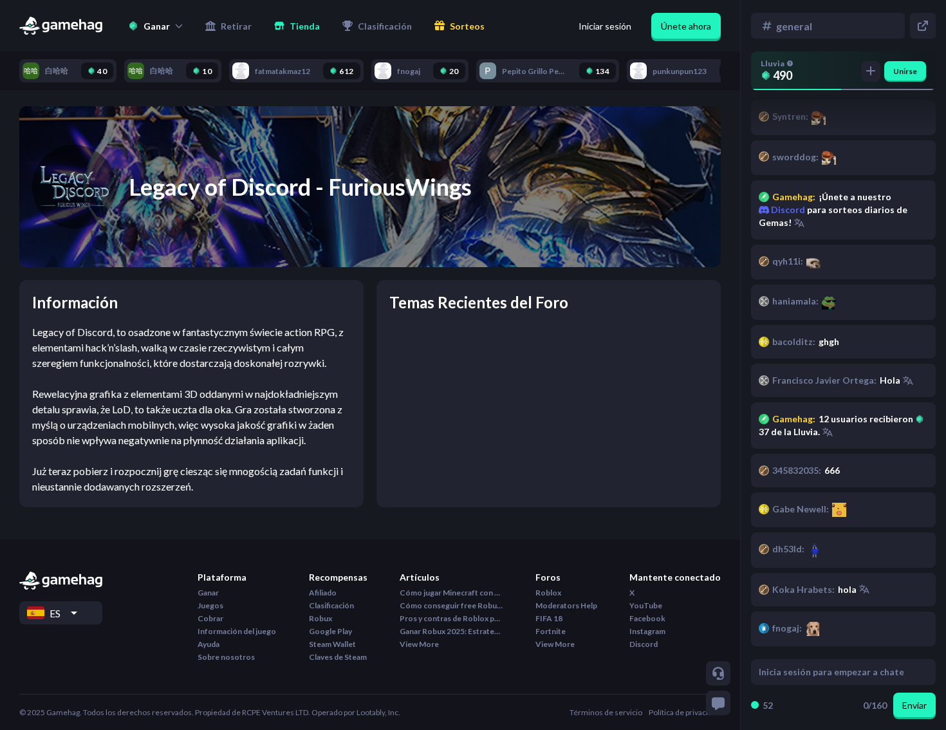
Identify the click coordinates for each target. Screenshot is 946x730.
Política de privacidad (685, 712)
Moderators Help (566, 605)
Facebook (647, 618)
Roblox (548, 592)
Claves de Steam (338, 657)
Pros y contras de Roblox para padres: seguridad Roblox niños (451, 618)
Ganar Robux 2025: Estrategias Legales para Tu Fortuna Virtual (451, 631)
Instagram (647, 631)
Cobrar (210, 618)
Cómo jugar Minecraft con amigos (451, 592)
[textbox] (831, 672)
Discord (787, 209)
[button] (155, 26)
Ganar (208, 592)
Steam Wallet (332, 644)
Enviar (914, 705)
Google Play (330, 631)
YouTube (645, 605)
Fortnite (550, 631)
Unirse (905, 71)
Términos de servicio (606, 712)
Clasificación (331, 605)
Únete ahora (686, 26)
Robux (320, 618)
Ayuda (208, 644)
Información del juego (237, 631)
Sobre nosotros (226, 657)
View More (419, 644)
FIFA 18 (548, 618)
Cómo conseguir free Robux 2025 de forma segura (451, 605)
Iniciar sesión (605, 26)
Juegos (210, 605)
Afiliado (323, 592)
